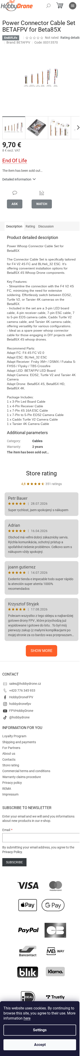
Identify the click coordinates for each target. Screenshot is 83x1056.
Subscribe (14, 862)
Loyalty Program (14, 736)
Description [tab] (14, 226)
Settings (40, 1030)
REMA (6, 788)
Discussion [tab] (46, 226)
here (27, 1018)
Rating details (70, 37)
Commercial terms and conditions (26, 771)
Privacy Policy (12, 852)
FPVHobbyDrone (21, 710)
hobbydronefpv (20, 704)
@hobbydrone (19, 717)
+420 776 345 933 (22, 690)
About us (8, 753)
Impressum (10, 794)
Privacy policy (12, 782)
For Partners (11, 748)
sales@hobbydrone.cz (25, 683)
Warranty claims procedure (21, 777)
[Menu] (72, 5)
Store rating (41, 473)
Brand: (18, 42)
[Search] (48, 5)
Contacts (8, 759)
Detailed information (16, 179)
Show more (41, 651)
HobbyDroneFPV (21, 697)
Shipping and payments (19, 742)
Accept (40, 1044)
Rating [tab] (30, 226)
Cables (37, 441)
